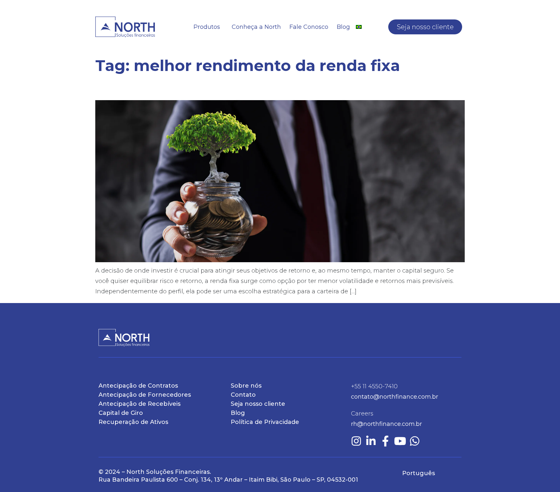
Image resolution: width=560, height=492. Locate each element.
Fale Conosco (308, 26)
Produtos (206, 26)
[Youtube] (400, 441)
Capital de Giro (121, 412)
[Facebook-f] (385, 441)
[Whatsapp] (414, 441)
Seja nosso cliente (425, 27)
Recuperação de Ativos (133, 422)
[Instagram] (356, 441)
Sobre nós (246, 385)
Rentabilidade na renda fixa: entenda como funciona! (257, 87)
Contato (243, 394)
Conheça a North (256, 26)
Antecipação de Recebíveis (140, 403)
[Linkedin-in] (371, 441)
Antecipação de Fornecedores (145, 394)
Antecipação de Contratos (138, 385)
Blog (343, 26)
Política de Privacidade (265, 422)
